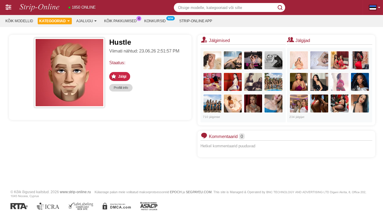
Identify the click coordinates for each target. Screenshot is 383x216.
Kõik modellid (19, 21)
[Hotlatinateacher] (298, 60)
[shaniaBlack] (232, 103)
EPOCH (176, 192)
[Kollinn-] (360, 82)
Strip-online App (195, 21)
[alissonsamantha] (360, 60)
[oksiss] (232, 60)
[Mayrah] (339, 82)
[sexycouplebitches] (298, 103)
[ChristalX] (253, 60)
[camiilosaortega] (339, 103)
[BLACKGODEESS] (319, 103)
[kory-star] (360, 103)
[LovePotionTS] (232, 82)
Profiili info (121, 87)
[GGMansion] (273, 82)
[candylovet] (273, 103)
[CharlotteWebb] (319, 60)
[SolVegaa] (298, 82)
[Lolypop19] (253, 103)
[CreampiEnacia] (253, 82)
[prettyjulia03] (212, 60)
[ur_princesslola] (319, 82)
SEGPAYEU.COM (199, 192)
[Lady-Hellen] (212, 82)
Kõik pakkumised (120, 21)
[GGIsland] (212, 103)
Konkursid (155, 21)
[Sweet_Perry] (273, 60)
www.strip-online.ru (75, 192)
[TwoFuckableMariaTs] (339, 60)
